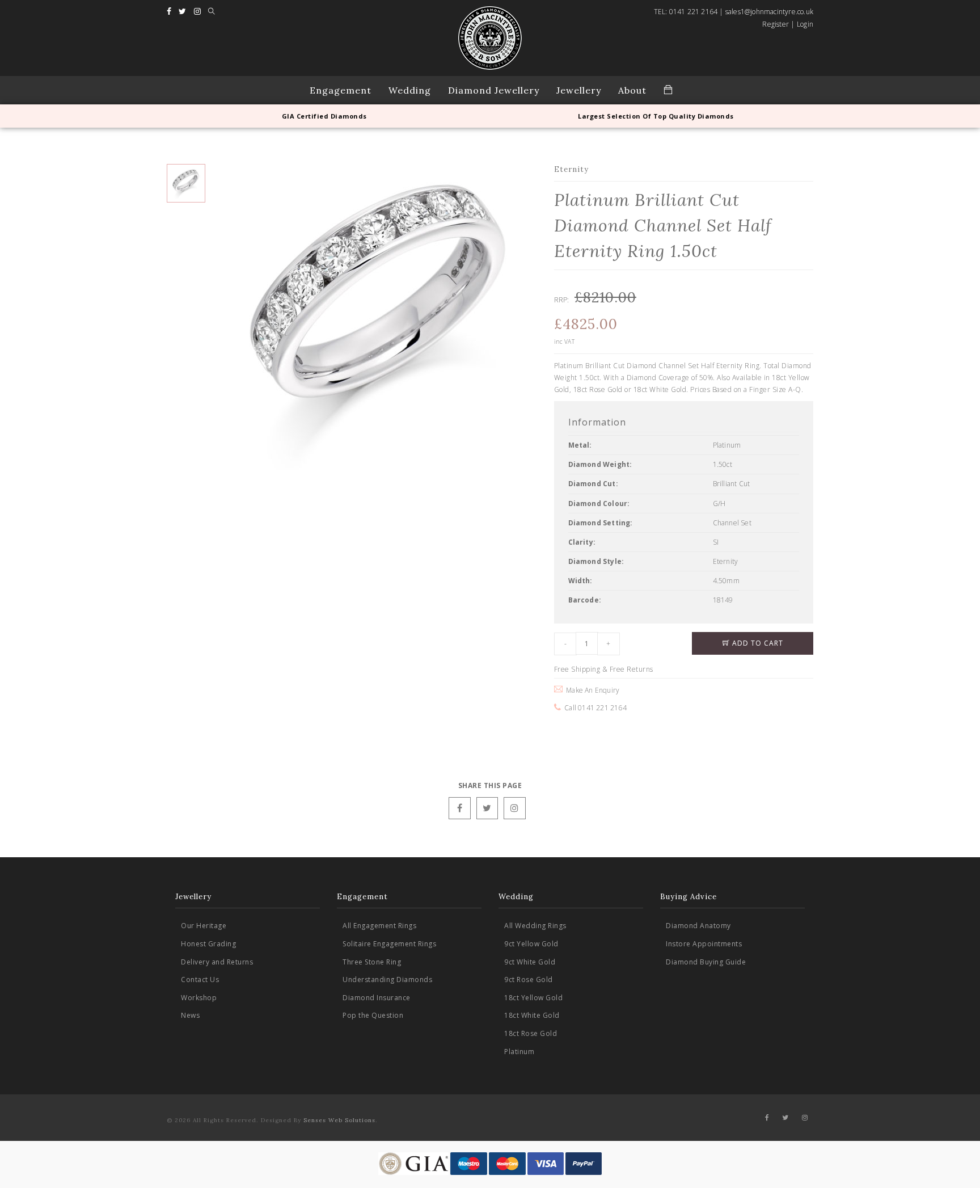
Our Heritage (203, 925)
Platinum (519, 1051)
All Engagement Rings (379, 925)
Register (775, 24)
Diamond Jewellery (493, 90)
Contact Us (200, 979)
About (632, 90)
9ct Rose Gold (528, 979)
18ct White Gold (532, 1015)
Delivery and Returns (217, 962)
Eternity (571, 169)
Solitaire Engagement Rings (389, 944)
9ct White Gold (529, 962)
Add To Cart (756, 643)
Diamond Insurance (377, 997)
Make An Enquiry (591, 690)
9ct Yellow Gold (531, 944)
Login (805, 24)
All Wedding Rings (535, 925)
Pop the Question (373, 1015)
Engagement (340, 90)
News (190, 1015)
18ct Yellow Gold (533, 997)
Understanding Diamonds (387, 979)
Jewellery (578, 90)
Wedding (409, 90)
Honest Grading (208, 944)
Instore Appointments (704, 944)
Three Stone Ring (372, 962)
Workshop (199, 997)
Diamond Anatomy (698, 925)
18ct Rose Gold (530, 1033)
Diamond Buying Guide (706, 962)
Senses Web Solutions (339, 1120)
